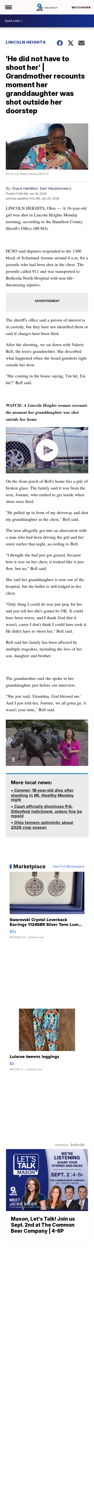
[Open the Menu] (8, 7)
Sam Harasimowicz (55, 188)
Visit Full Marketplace (68, 866)
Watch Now (80, 7)
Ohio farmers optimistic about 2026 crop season (42, 825)
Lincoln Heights (26, 42)
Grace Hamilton (25, 188)
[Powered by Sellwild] (77, 1144)
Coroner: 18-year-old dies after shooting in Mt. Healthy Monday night (42, 795)
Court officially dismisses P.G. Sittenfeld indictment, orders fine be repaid (46, 811)
